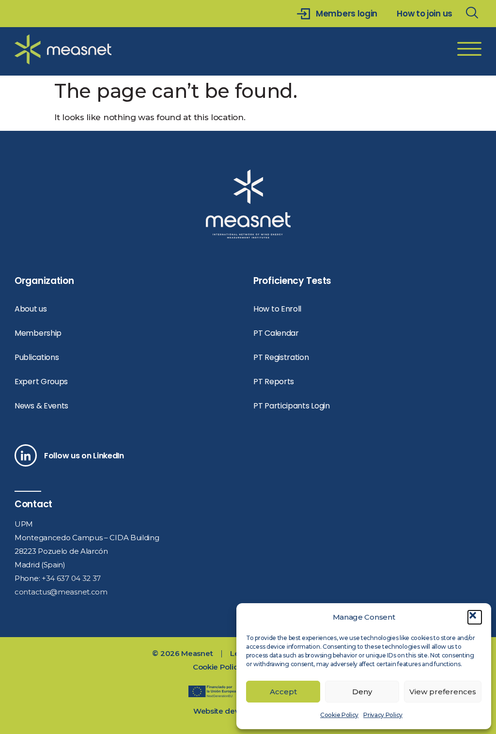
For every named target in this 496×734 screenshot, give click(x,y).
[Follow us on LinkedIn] (26, 455)
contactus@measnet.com (61, 591)
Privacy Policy (383, 714)
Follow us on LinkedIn (84, 455)
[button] (474, 617)
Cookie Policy (339, 714)
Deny (362, 691)
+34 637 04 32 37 (71, 578)
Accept (283, 691)
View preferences (442, 691)
